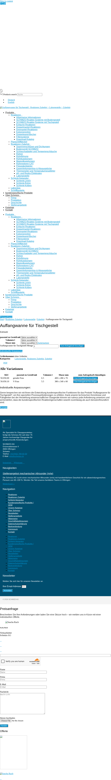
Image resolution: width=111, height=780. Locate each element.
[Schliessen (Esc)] (102, 3)
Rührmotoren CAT (25, 163)
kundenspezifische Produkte (19, 193)
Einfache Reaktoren (25, 125)
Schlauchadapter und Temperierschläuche (36, 151)
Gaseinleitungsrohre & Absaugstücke (34, 168)
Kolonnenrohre (23, 132)
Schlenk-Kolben (24, 185)
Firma (13, 198)
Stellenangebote (19, 205)
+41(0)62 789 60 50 (18, 454)
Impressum (13, 529)
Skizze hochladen (7, 718)
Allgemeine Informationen (28, 117)
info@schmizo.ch (16, 456)
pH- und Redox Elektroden (29, 173)
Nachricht (4, 692)
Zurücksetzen (43, 343)
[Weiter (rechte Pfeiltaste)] (106, 390)
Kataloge (9, 207)
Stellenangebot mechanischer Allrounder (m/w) (28, 473)
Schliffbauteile (18, 190)
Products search (10, 94)
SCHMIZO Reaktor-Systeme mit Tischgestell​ (37, 122)
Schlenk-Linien (23, 181)
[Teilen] (96, 3)
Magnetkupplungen (25, 161)
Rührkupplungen (24, 159)
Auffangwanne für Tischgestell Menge (16, 345)
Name (2, 669)
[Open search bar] (1, 91)
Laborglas (15, 188)
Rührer (19, 154)
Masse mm (10, 343)
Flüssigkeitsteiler (24, 166)
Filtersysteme (22, 137)
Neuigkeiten (13, 513)
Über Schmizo (12, 195)
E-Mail (3, 684)
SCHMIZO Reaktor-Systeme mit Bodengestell (38, 120)
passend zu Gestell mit (10, 337)
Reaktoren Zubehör (20, 144)
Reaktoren (16, 115)
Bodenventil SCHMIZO (27, 149)
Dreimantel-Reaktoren (26, 129)
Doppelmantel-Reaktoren (28, 127)
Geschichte (16, 202)
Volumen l (10, 340)
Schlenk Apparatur (20, 178)
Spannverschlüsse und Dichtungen (33, 146)
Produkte (9, 112)
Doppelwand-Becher (26, 134)
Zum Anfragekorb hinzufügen (72, 346)
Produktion (16, 200)
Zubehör (40, 319)
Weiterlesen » (8, 484)
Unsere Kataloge (15, 508)
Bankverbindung (15, 526)
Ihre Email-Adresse (12, 586)
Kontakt (9, 210)
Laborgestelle (22, 176)
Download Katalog (25, 139)
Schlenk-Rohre (23, 183)
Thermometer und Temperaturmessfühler (35, 171)
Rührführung (22, 156)
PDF (5, 363)
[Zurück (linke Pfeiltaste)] (4, 390)
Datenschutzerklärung (17, 524)
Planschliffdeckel (19, 142)
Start (2, 319)
